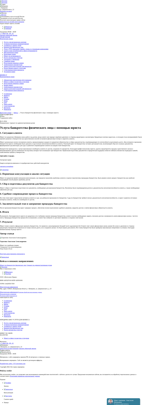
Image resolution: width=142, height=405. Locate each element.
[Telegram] (7, 28)
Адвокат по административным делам (39, 265)
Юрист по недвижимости (12, 56)
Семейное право (9, 61)
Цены (6, 101)
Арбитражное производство (13, 65)
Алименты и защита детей (12, 45)
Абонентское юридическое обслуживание (17, 80)
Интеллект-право (5, 113)
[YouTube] (7, 274)
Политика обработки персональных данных (30, 292)
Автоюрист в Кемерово (11, 59)
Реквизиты (7, 109)
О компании (8, 94)
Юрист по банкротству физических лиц (13, 265)
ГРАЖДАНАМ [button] (5, 37)
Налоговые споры (10, 54)
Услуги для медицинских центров (15, 42)
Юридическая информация (9, 287)
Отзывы (6, 99)
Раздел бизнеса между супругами (15, 68)
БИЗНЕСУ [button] (3, 75)
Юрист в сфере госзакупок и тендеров (16, 82)
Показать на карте (6, 11)
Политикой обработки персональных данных (25, 376)
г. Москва (3, 15)
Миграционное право (11, 52)
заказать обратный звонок (27, 348)
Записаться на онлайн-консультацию (12, 22)
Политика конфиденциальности (8, 295)
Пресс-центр (8, 104)
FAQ (5, 102)
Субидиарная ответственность (14, 70)
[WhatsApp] (8, 27)
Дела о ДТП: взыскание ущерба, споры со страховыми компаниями (26, 49)
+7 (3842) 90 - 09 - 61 (7, 33)
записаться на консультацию (9, 348)
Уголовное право (9, 72)
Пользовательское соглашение (8, 294)
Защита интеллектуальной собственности (17, 66)
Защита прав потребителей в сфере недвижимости (20, 51)
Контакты (7, 108)
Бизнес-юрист (8, 85)
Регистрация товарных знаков (14, 63)
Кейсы (6, 97)
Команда (7, 95)
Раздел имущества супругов (13, 58)
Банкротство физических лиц (13, 47)
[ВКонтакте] (8, 272)
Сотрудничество (9, 106)
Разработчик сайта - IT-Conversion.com (12, 363)
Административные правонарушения (16, 44)
